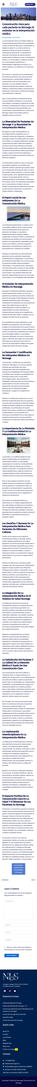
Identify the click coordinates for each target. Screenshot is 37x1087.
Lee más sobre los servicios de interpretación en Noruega (18, 868)
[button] (3, 4)
